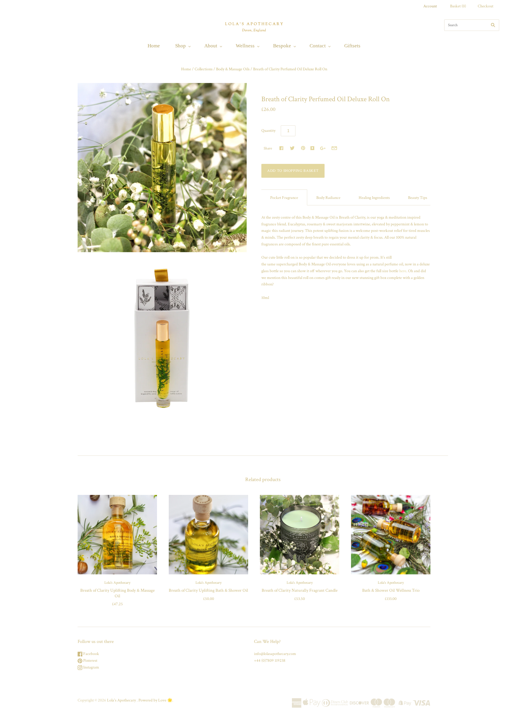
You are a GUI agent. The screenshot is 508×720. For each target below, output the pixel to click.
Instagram (90, 667)
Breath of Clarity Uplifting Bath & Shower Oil (208, 590)
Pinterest (89, 660)
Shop (180, 46)
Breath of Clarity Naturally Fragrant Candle (299, 590)
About (210, 46)
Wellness (245, 46)
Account (430, 6)
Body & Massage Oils (233, 69)
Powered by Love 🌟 (155, 700)
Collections (204, 69)
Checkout (485, 6)
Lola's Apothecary (117, 582)
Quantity (268, 130)
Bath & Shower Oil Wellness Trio (391, 590)
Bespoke (282, 46)
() (458, 6)
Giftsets (352, 46)
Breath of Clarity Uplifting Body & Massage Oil (117, 593)
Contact (318, 46)
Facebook (90, 653)
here (402, 271)
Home (154, 46)
